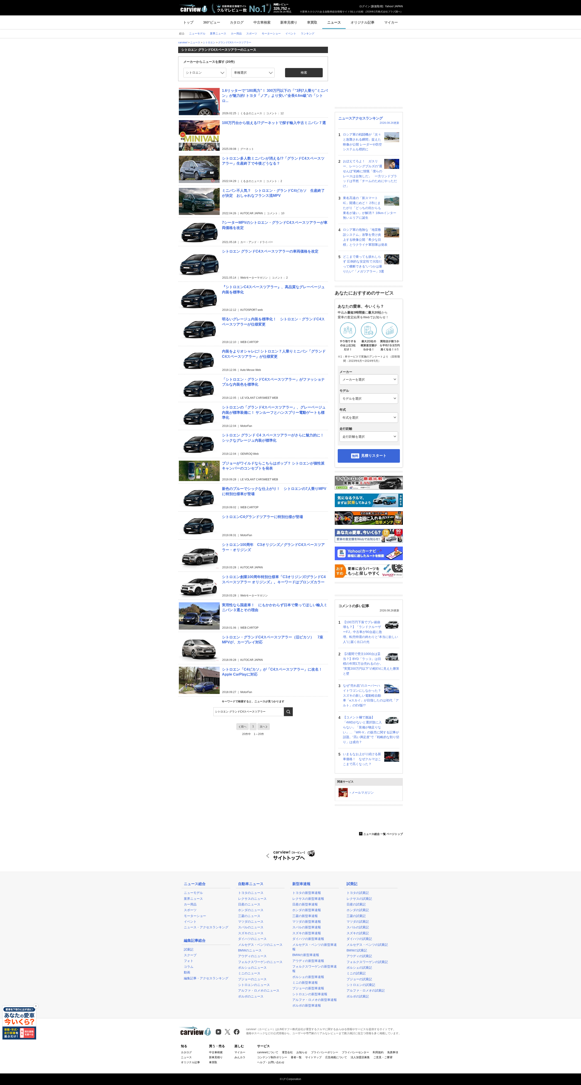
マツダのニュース (250, 921)
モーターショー (195, 916)
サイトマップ (313, 1057)
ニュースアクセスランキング (360, 118)
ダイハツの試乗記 (359, 939)
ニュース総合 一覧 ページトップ (383, 834)
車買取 (312, 22)
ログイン (364, 6)
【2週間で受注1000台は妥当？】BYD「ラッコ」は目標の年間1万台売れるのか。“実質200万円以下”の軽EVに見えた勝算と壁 (371, 663)
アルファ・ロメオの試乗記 (366, 990)
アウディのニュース (252, 956)
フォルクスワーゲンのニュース (260, 962)
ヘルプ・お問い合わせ (270, 1062)
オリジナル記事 (362, 22)
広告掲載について (336, 1057)
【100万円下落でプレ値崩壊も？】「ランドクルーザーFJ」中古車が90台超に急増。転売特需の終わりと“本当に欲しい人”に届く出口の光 (370, 632)
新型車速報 (301, 884)
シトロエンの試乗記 (361, 985)
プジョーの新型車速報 (308, 988)
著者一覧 (296, 1057)
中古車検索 (262, 22)
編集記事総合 (195, 940)
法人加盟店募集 (360, 1057)
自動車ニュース (250, 884)
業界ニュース (193, 898)
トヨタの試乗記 (358, 893)
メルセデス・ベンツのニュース (260, 944)
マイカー (391, 22)
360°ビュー (211, 22)
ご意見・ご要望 (382, 1057)
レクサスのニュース (252, 898)
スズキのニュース (250, 933)
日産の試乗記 (356, 904)
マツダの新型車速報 (306, 921)
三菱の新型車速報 (305, 916)
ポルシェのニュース (252, 967)
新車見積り (288, 22)
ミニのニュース (249, 973)
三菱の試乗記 (356, 916)
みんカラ (239, 1057)
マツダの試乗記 (358, 921)
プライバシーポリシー (324, 1052)
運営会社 (287, 1052)
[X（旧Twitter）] (227, 1032)
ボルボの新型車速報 (306, 1005)
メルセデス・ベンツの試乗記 (367, 944)
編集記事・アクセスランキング (206, 978)
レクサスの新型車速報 (308, 898)
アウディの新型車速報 (308, 961)
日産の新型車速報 (305, 904)
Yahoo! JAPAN (394, 6)
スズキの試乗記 (358, 933)
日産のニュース (249, 904)
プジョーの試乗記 (359, 979)
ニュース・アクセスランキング (206, 927)
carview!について (267, 1052)
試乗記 (188, 949)
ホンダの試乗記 (358, 910)
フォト (188, 961)
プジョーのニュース (252, 979)
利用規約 (378, 1052)
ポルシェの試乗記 (359, 967)
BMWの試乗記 (357, 950)
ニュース (334, 22)
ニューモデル (193, 893)
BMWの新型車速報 (305, 955)
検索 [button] (304, 72)
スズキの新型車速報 (306, 933)
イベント (190, 921)
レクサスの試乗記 (359, 898)
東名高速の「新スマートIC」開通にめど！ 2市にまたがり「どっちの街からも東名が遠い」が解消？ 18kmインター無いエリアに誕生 (369, 207)
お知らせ (301, 1052)
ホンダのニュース (250, 910)
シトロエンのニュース (254, 985)
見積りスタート (374, 455)
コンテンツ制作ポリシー (272, 1057)
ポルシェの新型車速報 (308, 977)
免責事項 (392, 1052)
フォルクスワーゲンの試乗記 (367, 962)
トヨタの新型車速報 (306, 893)
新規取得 (377, 6)
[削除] (36, 1006)
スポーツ (190, 910)
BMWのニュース (250, 950)
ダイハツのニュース (252, 939)
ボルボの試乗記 (358, 996)
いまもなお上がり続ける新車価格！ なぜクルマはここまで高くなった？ (362, 759)
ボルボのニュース (250, 996)
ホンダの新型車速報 (306, 910)
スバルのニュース (250, 927)
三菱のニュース (249, 916)
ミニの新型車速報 (305, 982)
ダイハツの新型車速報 (308, 939)
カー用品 (190, 904)
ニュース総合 (195, 884)
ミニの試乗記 (356, 973)
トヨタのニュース (250, 893)
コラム (188, 966)
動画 (187, 972)
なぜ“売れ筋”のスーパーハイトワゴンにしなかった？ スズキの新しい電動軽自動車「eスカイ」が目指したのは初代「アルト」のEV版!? (371, 695)
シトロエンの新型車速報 (309, 994)
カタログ (237, 22)
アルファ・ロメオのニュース (258, 990)
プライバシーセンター (355, 1052)
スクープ (190, 955)
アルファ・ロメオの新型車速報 (314, 1000)
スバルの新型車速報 (306, 927)
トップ (188, 22)
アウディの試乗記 (359, 956)
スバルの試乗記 (358, 927)
